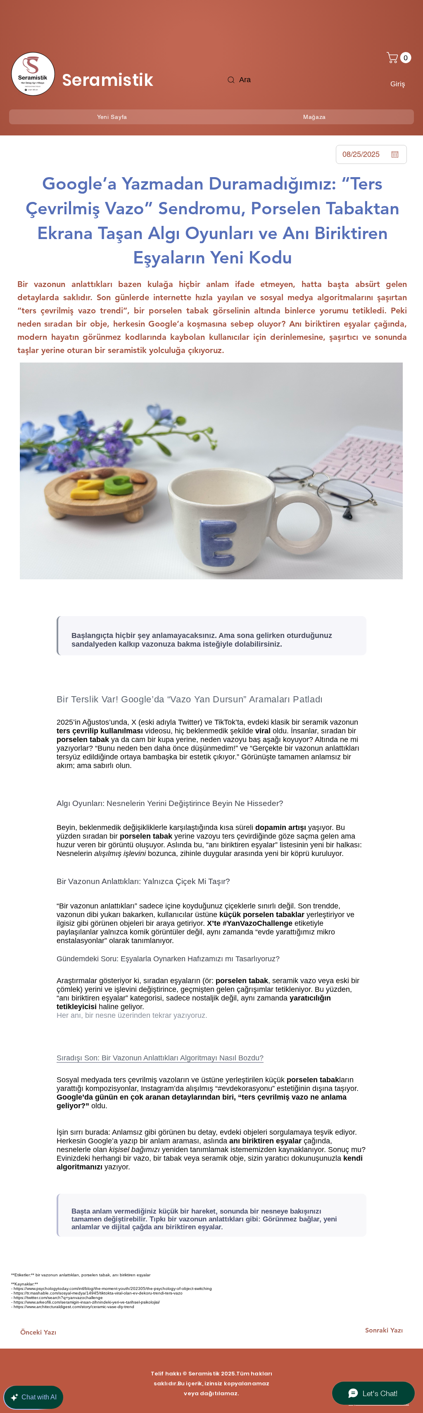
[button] (400, 57)
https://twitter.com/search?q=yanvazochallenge (58, 1297)
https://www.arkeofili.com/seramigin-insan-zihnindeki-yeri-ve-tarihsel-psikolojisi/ (87, 1302)
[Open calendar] (395, 154)
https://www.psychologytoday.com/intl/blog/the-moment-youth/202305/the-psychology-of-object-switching (113, 1288)
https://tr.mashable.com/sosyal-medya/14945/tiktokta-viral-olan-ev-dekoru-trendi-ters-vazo (98, 1293)
